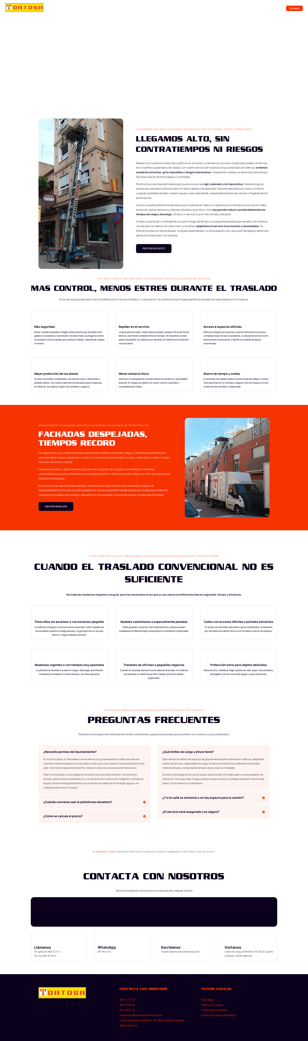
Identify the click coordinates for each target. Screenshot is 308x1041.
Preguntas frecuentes (244, 8)
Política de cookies (212, 1005)
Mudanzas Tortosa (106, 851)
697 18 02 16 (104, 951)
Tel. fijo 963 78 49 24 (45, 955)
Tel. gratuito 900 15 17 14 (47, 951)
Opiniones (223, 8)
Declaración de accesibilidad (218, 1015)
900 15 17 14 (127, 1000)
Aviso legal (207, 1000)
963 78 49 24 (127, 1005)
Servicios (206, 8)
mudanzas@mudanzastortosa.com (180, 951)
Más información (56, 506)
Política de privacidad (214, 1010)
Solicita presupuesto (271, 8)
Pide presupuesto (48, 64)
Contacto (294, 8)
